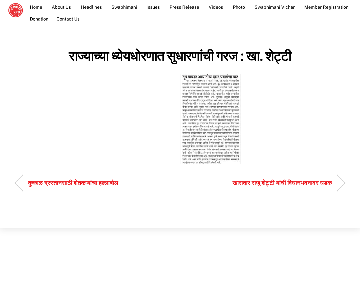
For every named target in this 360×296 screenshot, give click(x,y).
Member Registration (326, 7)
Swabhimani (124, 7)
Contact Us (68, 19)
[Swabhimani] (15, 15)
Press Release (184, 7)
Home (36, 7)
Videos (216, 7)
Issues (153, 7)
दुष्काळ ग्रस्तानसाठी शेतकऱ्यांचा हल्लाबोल (73, 182)
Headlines (91, 7)
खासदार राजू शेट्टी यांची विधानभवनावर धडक (282, 182)
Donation (39, 19)
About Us (61, 7)
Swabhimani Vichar (275, 7)
